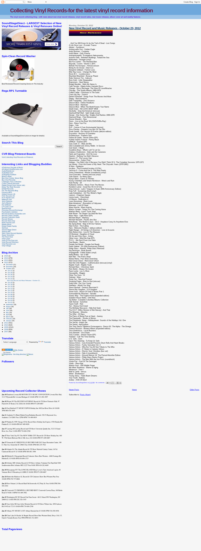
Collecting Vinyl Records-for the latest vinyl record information (81, 10)
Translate (47, 342)
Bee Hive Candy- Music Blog (12, 178)
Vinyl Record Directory (10, 242)
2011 (6, 323)
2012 (6, 262)
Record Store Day (8, 221)
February (9, 318)
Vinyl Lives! (6, 239)
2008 (6, 329)
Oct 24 (10, 276)
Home (134, 390)
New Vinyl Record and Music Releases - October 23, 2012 (105, 28)
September (10, 304)
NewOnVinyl (6, 208)
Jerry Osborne (7, 201)
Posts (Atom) (85, 395)
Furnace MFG (7, 192)
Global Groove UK (8, 194)
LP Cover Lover (7, 206)
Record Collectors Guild (11, 217)
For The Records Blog (10, 190)
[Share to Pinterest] (120, 383)
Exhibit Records (8, 189)
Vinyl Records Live (9, 244)
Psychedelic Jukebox (10, 212)
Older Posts (194, 390)
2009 (6, 327)
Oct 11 (10, 290)
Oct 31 (10, 270)
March (8, 317)
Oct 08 (10, 294)
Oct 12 (10, 288)
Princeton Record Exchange (12, 210)
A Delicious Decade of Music (12, 167)
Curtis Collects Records (10, 183)
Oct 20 (10, 282)
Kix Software (6, 205)
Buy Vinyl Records (8, 180)
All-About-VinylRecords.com (12, 169)
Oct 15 (10, 286)
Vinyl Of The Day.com (10, 240)
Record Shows (7, 219)
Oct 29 (10, 272)
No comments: (100, 382)
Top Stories (7, 352)
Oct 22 (10, 278)
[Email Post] (107, 382)
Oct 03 (10, 300)
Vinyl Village (6, 246)
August (8, 306)
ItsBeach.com (7, 199)
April (7, 314)
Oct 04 (10, 298)
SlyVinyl (5, 228)
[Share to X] (115, 383)
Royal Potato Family (9, 226)
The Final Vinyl (7, 237)
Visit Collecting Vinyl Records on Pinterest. (17, 157)
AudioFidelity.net (8, 171)
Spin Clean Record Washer (12, 233)
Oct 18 (10, 284)
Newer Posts (74, 390)
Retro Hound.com (8, 222)
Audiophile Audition (9, 174)
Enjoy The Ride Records (11, 187)
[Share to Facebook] (117, 383)
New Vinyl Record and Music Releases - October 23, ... (24, 280)
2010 (6, 325)
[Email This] (110, 383)
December (9, 264)
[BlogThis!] (112, 383)
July (7, 308)
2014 (6, 258)
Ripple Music (6, 224)
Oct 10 (10, 292)
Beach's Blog (6, 176)
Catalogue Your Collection (11, 182)
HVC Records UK (8, 196)
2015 (6, 256)
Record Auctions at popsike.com (14, 214)
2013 (6, 260)
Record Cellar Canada (10, 215)
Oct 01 (10, 302)
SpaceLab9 (6, 231)
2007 (6, 331)
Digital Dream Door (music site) (13, 185)
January (9, 320)
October (9, 268)
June (8, 310)
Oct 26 (10, 274)
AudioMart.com (7, 173)
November (9, 266)
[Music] (30, 354)
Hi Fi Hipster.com (8, 198)
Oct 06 (10, 296)
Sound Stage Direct (9, 230)
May (7, 312)
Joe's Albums (6, 203)
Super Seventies (8, 235)
